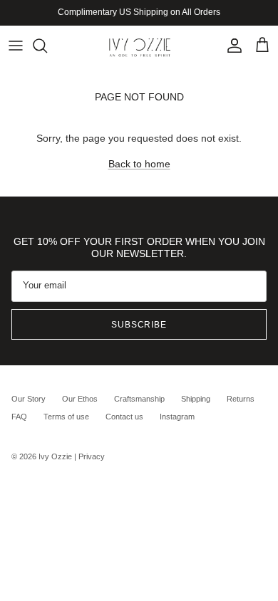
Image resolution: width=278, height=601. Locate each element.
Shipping (195, 398)
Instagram (177, 416)
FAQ (19, 416)
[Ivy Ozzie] (139, 45)
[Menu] (15, 45)
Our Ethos (80, 398)
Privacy (91, 456)
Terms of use (66, 416)
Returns (240, 398)
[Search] (47, 45)
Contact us (124, 416)
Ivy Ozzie (55, 456)
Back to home (139, 163)
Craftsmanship (139, 398)
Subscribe (139, 325)
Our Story (28, 398)
